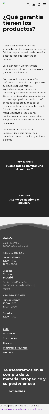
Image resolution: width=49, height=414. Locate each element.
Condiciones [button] (10, 338)
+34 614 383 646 (13, 252)
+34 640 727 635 (14, 295)
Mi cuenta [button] (8, 352)
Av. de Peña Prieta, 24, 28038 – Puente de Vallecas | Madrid (19, 285)
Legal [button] (6, 329)
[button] (44, 4)
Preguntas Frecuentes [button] (15, 348)
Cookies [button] (7, 343)
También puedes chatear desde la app (21, 409)
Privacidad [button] (9, 333)
